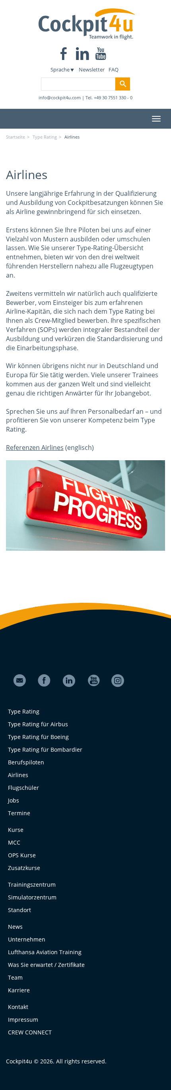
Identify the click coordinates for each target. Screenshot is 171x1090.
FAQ (114, 69)
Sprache (60, 69)
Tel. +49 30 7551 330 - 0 (109, 97)
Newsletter (92, 69)
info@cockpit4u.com (60, 97)
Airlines (72, 137)
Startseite (15, 137)
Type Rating (45, 137)
